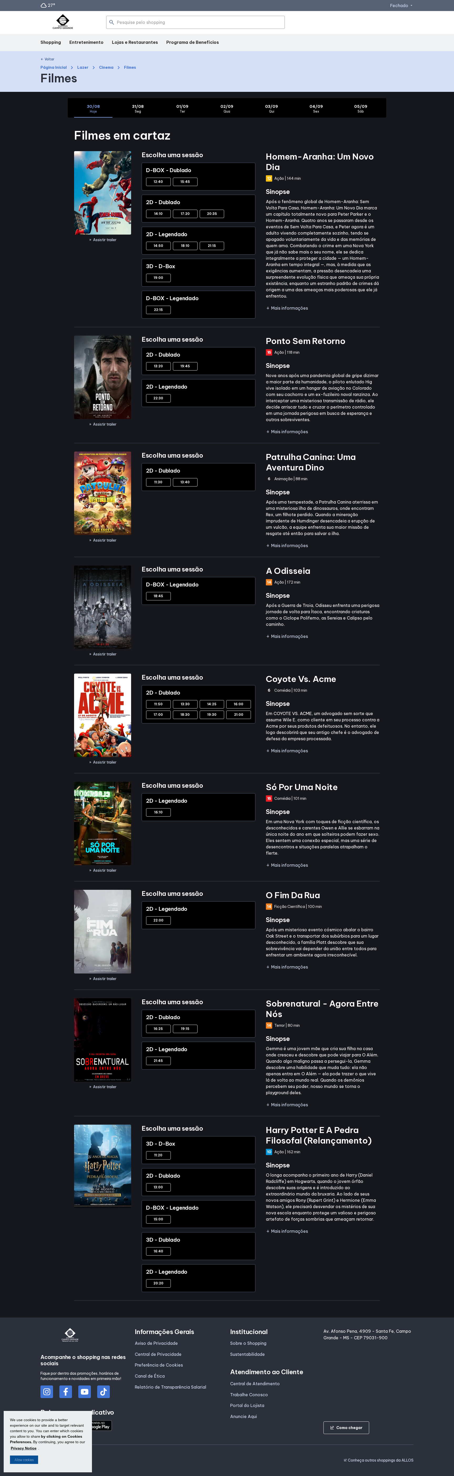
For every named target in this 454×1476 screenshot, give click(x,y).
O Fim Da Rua (293, 895)
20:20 (158, 1283)
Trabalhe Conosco (249, 1394)
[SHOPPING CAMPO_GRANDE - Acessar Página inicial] (62, 22)
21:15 (212, 246)
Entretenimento (86, 42)
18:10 (185, 246)
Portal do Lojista (247, 1405)
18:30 (185, 715)
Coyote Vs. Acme (301, 679)
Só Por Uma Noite (302, 787)
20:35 (212, 214)
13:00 (158, 1187)
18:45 (158, 596)
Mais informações (287, 308)
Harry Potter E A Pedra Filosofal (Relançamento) (319, 1135)
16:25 (158, 1029)
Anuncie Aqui (243, 1416)
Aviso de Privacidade (156, 1343)
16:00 (238, 704)
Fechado (402, 5)
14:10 (158, 214)
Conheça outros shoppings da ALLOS (379, 1460)
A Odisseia (288, 570)
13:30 (185, 704)
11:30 (158, 482)
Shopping (50, 42)
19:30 (211, 715)
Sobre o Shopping (248, 1343)
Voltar (47, 59)
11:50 (158, 704)
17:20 (185, 214)
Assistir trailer (102, 240)
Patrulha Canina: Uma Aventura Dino (311, 462)
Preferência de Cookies (159, 1365)
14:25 (211, 704)
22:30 (158, 398)
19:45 (185, 366)
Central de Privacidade (158, 1354)
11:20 (158, 1155)
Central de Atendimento (255, 1383)
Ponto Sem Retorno (305, 341)
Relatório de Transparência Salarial (170, 1387)
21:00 (238, 715)
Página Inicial (53, 67)
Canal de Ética (150, 1376)
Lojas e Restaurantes (135, 42)
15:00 (158, 1219)
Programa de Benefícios (192, 42)
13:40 (185, 482)
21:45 (158, 1061)
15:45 (185, 182)
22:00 (158, 920)
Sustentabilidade (247, 1354)
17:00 (158, 715)
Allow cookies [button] (24, 1460)
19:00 (158, 278)
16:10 (158, 812)
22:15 (158, 310)
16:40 (158, 1251)
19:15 (185, 1029)
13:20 (158, 366)
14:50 (158, 246)
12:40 (158, 182)
